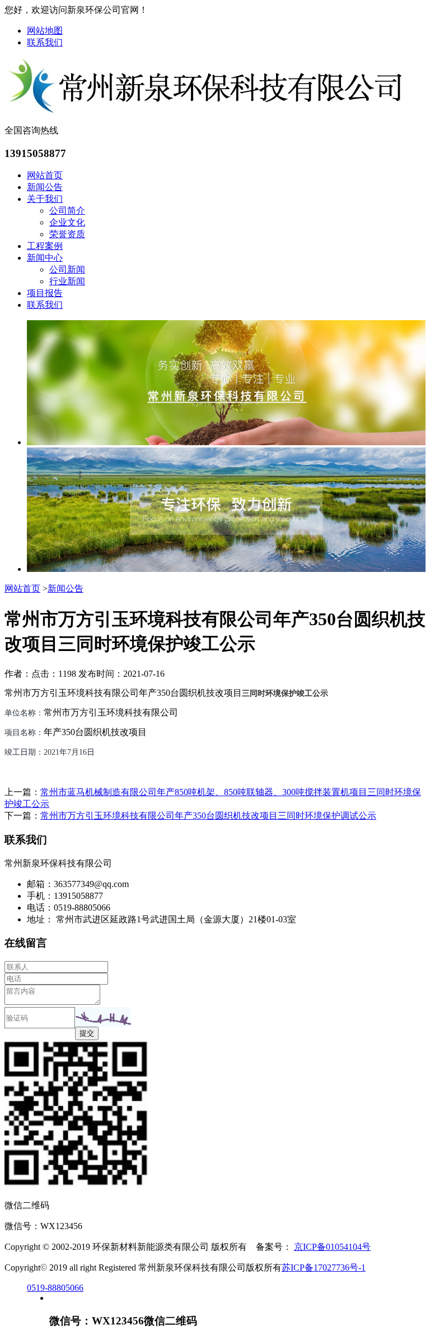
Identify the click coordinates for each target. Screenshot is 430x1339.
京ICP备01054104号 (332, 1247)
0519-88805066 (55, 1287)
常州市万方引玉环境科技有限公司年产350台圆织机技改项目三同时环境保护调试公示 (208, 815)
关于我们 (45, 199)
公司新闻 (67, 269)
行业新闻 (67, 281)
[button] (103, 1017)
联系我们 (45, 42)
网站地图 (45, 30)
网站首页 (45, 175)
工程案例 (45, 246)
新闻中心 (45, 257)
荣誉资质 (67, 234)
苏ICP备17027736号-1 (324, 1267)
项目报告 (45, 293)
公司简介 (67, 210)
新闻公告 (45, 187)
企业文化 (67, 222)
